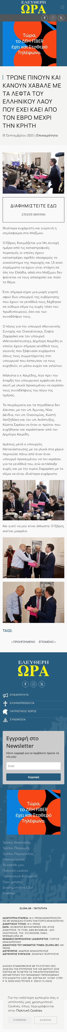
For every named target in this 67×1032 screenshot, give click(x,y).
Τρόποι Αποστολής (17, 842)
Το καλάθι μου (13, 865)
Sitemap (9, 893)
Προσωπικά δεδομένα (20, 876)
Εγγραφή (33, 777)
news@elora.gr (13, 935)
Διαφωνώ (45, 1020)
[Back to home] (34, 7)
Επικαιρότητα (47, 135)
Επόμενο (46, 642)
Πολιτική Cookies (29, 1010)
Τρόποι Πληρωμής (16, 848)
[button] (62, 7)
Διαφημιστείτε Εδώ (18, 887)
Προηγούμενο (24, 642)
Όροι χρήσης (13, 882)
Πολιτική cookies (15, 870)
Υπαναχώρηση (14, 859)
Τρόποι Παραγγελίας (18, 854)
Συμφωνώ (19, 1020)
